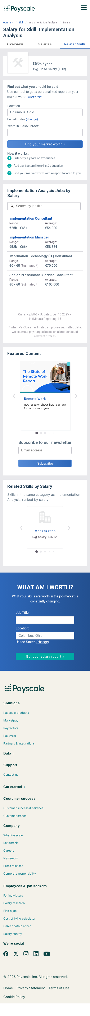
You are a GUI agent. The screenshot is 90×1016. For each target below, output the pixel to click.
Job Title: (22, 613)
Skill (21, 22)
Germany (8, 22)
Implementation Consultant (30, 218)
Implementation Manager (29, 237)
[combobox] (45, 112)
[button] (15, 44)
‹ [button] (14, 395)
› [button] (76, 395)
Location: (14, 106)
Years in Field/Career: (23, 126)
